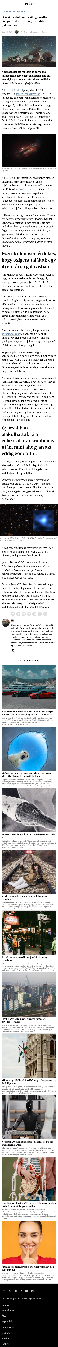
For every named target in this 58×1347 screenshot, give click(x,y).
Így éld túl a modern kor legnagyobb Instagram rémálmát (25, 897)
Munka (5, 1338)
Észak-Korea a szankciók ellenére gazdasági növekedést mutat (24, 1020)
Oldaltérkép (8, 1327)
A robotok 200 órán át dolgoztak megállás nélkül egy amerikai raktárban (27, 1143)
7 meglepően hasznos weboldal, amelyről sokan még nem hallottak (28, 1268)
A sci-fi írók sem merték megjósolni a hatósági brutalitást (24, 959)
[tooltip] (13, 614)
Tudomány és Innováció (14, 12)
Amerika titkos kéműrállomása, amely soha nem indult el (29, 836)
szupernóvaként (11, 334)
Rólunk (5, 1305)
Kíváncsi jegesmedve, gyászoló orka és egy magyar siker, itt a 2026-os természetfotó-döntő (27, 775)
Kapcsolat (7, 1321)
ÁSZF (4, 1315)
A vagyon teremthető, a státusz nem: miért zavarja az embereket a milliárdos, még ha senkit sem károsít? (28, 713)
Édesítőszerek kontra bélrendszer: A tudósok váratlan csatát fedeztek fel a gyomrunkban (29, 1205)
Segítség (6, 1333)
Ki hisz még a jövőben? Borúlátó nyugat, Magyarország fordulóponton (29, 1082)
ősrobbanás (25, 189)
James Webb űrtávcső (28, 94)
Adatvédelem (8, 1310)
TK (20, 32)
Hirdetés (6, 1343)
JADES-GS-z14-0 (13, 90)
